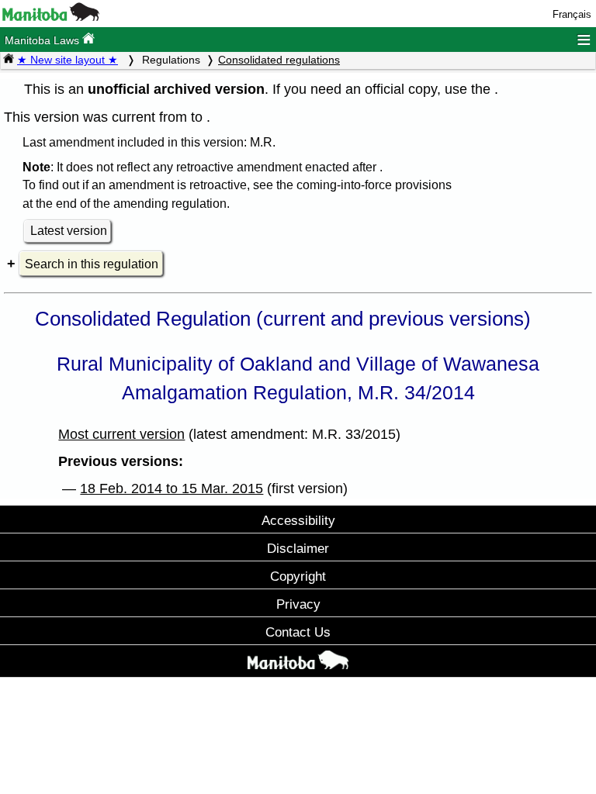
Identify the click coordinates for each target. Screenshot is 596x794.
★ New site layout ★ (67, 60)
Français (572, 14)
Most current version (121, 434)
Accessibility (298, 520)
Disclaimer (298, 548)
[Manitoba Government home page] (298, 663)
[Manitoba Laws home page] (8, 60)
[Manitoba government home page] (50, 17)
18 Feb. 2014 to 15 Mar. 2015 (171, 488)
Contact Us (298, 632)
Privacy (298, 604)
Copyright (298, 576)
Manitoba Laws (43, 40)
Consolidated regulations (279, 60)
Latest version (68, 230)
